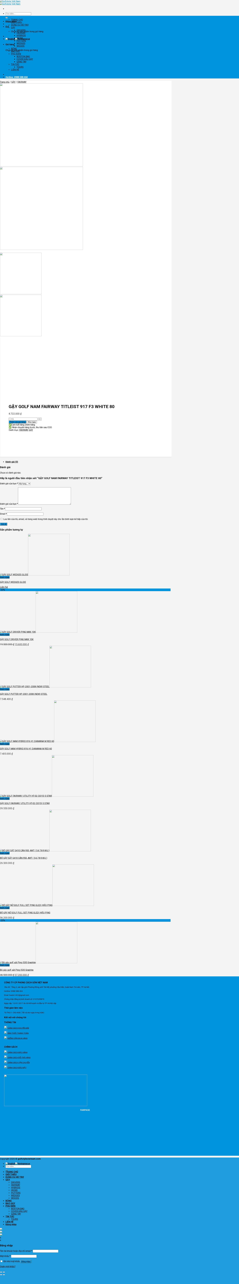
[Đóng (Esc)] (1, 1272)
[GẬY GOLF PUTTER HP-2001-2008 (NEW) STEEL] (45, 686)
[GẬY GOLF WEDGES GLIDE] (35, 574)
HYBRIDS (21, 35)
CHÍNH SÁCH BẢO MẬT (16, 1067)
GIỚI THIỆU (16, 22)
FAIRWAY (21, 33)
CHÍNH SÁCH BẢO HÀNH (17, 1052)
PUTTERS (21, 40)
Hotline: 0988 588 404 (17, 77)
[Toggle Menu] (7, 17)
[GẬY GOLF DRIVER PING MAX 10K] (38, 632)
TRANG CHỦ (17, 19)
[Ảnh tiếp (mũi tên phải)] (4, 1274)
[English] (10, 39)
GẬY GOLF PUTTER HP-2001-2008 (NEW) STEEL (23, 694)
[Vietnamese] (22, 1163)
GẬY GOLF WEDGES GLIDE (13, 582)
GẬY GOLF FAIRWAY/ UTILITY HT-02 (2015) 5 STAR (25, 803)
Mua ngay (32, 422)
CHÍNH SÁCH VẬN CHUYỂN (18, 1062)
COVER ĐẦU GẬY (25, 59)
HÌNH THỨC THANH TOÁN (18, 1033)
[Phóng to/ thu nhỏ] (4, 1272)
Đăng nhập (25, 1261)
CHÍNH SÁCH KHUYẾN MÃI (18, 1028)
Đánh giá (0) (12, 462)
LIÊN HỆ (15, 69)
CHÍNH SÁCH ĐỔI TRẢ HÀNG (19, 1057)
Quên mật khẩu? (7, 1266)
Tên (2, 508)
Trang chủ (4, 82)
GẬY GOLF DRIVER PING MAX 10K (16, 639)
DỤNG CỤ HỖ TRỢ (19, 25)
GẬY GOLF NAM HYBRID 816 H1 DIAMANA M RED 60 (26, 748)
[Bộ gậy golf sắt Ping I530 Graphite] (38, 962)
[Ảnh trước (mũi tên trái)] (1, 1274)
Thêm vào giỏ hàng (17, 422)
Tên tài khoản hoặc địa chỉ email (16, 1251)
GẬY (13, 27)
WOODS (20, 46)
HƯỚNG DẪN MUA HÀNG (17, 1038)
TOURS (20, 67)
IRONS (20, 38)
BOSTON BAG (23, 56)
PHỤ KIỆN (16, 54)
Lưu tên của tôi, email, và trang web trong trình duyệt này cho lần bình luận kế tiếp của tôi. (45, 519)
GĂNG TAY (21, 61)
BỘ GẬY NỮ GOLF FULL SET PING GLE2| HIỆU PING (25, 912)
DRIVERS (21, 30)
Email (3, 514)
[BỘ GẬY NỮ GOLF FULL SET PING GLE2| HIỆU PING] (47, 905)
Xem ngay (5, 577)
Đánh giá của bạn (9, 483)
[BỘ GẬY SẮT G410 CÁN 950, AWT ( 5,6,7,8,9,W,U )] (45, 850)
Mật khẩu (5, 1256)
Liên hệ (4, 587)
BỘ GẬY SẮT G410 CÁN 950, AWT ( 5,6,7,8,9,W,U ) (23, 858)
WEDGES (21, 43)
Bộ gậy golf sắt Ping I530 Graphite (16, 970)
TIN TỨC (15, 64)
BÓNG (14, 48)
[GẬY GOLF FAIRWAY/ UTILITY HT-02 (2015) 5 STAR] (46, 796)
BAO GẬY (15, 51)
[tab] (89, 462)
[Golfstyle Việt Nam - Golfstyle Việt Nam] (10, 2)
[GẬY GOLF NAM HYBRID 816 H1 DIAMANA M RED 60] (48, 741)
